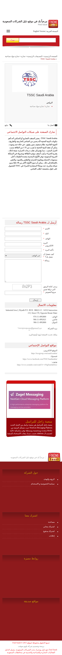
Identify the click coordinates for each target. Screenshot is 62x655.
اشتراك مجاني (49, 527)
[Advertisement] (31, 10)
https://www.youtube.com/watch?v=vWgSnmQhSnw (37, 365)
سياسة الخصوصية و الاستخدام (43, 484)
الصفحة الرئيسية (50, 56)
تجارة (23, 56)
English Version (39, 31)
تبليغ (6, 125)
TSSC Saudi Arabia (48, 59)
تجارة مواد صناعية (12, 56)
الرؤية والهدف (49, 479)
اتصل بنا (51, 125)
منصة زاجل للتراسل (38, 421)
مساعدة (51, 522)
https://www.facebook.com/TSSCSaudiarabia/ (40, 359)
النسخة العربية (52, 31)
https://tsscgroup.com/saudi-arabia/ (44, 353)
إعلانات (52, 536)
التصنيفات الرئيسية (34, 56)
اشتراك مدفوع (49, 531)
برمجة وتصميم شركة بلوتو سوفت (31, 646)
